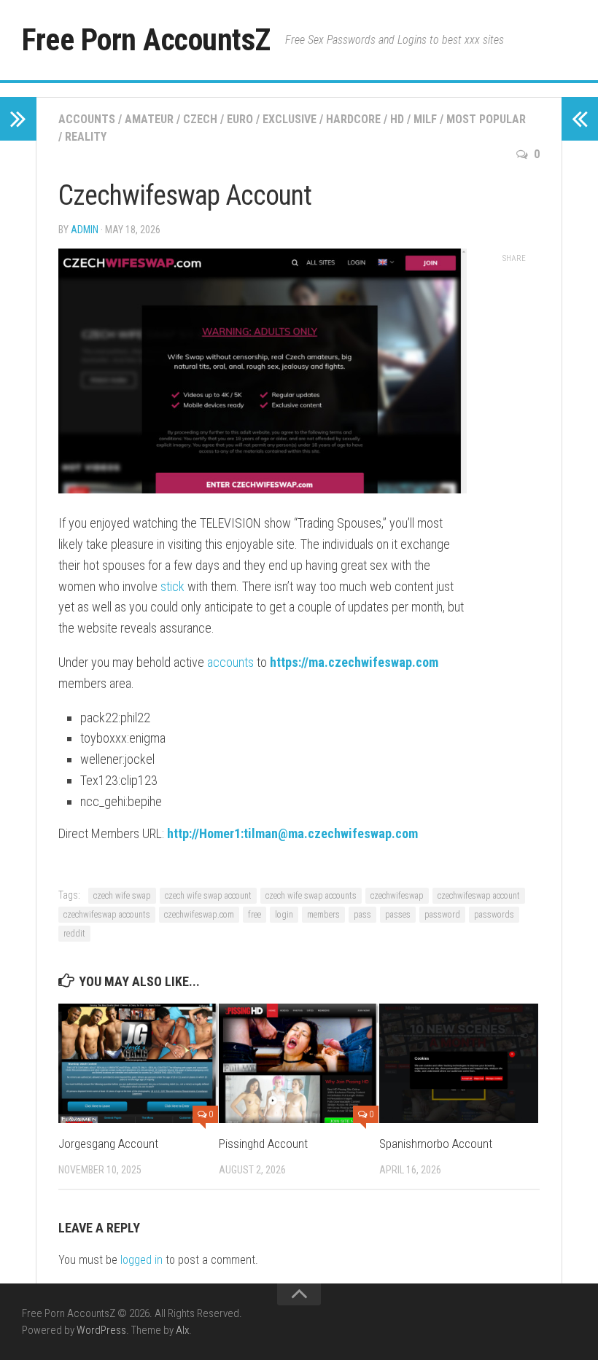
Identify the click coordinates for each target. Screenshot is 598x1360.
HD (397, 119)
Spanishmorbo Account (435, 1143)
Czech (200, 119)
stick (172, 586)
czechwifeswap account (479, 896)
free (254, 915)
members (323, 915)
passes (398, 915)
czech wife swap (122, 896)
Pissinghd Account (263, 1143)
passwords (494, 915)
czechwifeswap (397, 896)
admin (84, 229)
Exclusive (290, 119)
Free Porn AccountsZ (146, 40)
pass (362, 915)
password (442, 915)
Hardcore (353, 119)
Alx (182, 1330)
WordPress (101, 1330)
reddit (74, 934)
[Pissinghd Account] (298, 1063)
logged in (141, 1260)
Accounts (86, 119)
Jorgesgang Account (108, 1143)
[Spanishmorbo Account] (459, 1063)
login (284, 915)
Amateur (149, 119)
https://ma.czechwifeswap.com (354, 662)
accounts (230, 662)
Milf (425, 119)
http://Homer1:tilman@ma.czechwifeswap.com (292, 833)
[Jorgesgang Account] (138, 1063)
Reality (85, 137)
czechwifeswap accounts (106, 915)
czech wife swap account (208, 896)
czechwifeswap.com (199, 915)
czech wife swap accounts (311, 896)
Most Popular (486, 119)
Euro (240, 119)
